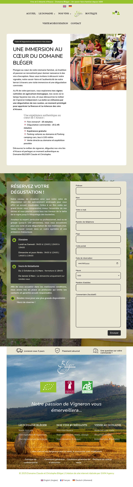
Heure (78, 270)
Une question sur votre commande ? (111, 351)
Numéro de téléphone (85, 222)
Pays (78, 234)
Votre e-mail (81, 210)
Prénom (79, 185)
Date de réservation (84, 258)
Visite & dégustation (55, 24)
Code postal (81, 246)
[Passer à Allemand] (70, 6)
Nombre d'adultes (83, 282)
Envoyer (114, 332)
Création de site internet (76, 473)
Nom (78, 197)
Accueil (31, 14)
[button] (113, 13)
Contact (76, 24)
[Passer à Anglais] (64, 6)
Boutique (91, 14)
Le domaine (46, 14)
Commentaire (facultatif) (86, 294)
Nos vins (63, 14)
